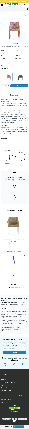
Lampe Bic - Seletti (13, 282)
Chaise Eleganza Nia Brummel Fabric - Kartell (13, 239)
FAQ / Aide (3, 385)
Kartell (16, 50)
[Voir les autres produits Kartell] (26, 46)
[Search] (27, 9)
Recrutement (4, 393)
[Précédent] (3, 27)
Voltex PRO (3, 379)
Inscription (14, 352)
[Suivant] (25, 27)
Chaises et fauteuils (7, 11)
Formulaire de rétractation (6, 390)
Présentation (4, 374)
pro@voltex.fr (6, 330)
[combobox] (14, 9)
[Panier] (27, 5)
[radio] (9, 77)
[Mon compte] (25, 5)
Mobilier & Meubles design (20, 59)
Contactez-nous (4, 376)
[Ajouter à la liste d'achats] (24, 215)
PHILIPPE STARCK (19, 53)
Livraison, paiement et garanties (8, 382)
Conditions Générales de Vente (8, 387)
